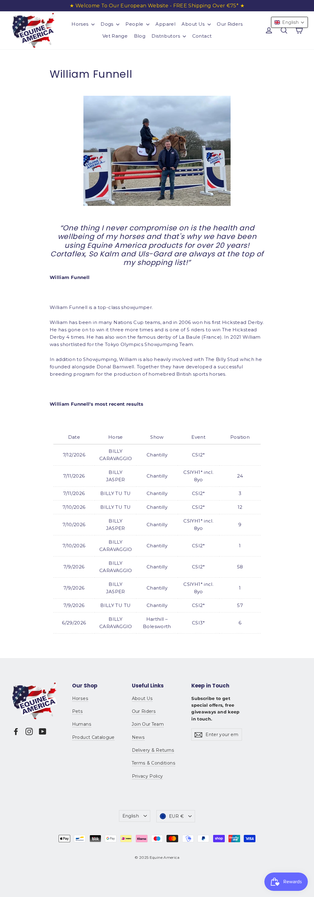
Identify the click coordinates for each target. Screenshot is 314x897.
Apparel (165, 24)
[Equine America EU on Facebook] (16, 731)
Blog (140, 36)
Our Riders (230, 24)
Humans (81, 724)
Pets (77, 711)
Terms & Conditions (153, 763)
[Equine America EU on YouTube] (42, 731)
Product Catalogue (93, 737)
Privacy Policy (147, 776)
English (130, 816)
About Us (194, 24)
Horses (80, 24)
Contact (202, 36)
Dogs (108, 24)
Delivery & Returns (153, 750)
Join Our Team (148, 724)
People (135, 24)
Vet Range (115, 36)
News (138, 737)
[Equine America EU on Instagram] (29, 731)
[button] (289, 22)
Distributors (166, 36)
